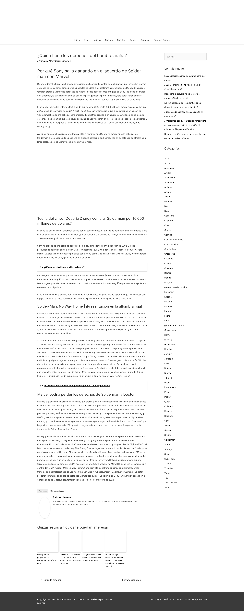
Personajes (170, 387)
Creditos (168, 258)
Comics (168, 234)
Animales (169, 187)
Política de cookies (173, 599)
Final (166, 320)
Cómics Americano (173, 239)
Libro (166, 363)
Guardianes (170, 330)
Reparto (168, 411)
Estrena (168, 306)
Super (167, 454)
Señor (167, 420)
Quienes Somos (162, 40)
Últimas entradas (57, 491)
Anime (167, 192)
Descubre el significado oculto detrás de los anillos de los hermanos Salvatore (70, 558)
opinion (168, 377)
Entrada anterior (51, 580)
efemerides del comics (175, 287)
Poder (167, 392)
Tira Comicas (170, 482)
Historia (168, 339)
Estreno (168, 311)
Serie (167, 425)
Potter (167, 397)
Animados (43, 61)
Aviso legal (156, 599)
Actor (167, 158)
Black (167, 206)
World (167, 487)
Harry (167, 335)
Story (167, 444)
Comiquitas (170, 249)
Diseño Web (84, 599)
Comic (167, 230)
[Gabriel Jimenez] (44, 507)
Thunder (168, 468)
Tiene (167, 473)
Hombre (168, 349)
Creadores (169, 253)
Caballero (169, 215)
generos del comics (174, 325)
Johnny (168, 354)
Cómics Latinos (172, 244)
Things (167, 463)
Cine (166, 225)
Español (168, 301)
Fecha (167, 315)
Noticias (97, 40)
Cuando (109, 40)
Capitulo (168, 220)
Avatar (167, 196)
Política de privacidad (196, 599)
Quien (167, 401)
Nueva (167, 373)
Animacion (169, 177)
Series (167, 430)
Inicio (77, 40)
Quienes (168, 406)
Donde (133, 40)
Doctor (167, 273)
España (168, 296)
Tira (166, 478)
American (169, 168)
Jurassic (168, 358)
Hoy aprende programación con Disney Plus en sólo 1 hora (46, 558)
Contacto (145, 40)
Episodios (169, 292)
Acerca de (43, 491)
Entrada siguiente (133, 580)
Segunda (168, 416)
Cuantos (121, 40)
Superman (169, 459)
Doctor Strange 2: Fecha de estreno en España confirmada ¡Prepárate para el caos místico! (115, 560)
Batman (168, 201)
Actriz (167, 163)
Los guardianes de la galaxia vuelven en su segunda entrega (91, 557)
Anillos (167, 173)
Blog (86, 40)
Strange (168, 449)
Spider (167, 435)
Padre (167, 382)
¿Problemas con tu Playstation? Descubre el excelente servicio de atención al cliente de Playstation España (185, 125)
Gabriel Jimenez (62, 497)
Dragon (168, 282)
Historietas (169, 344)
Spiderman (169, 439)
